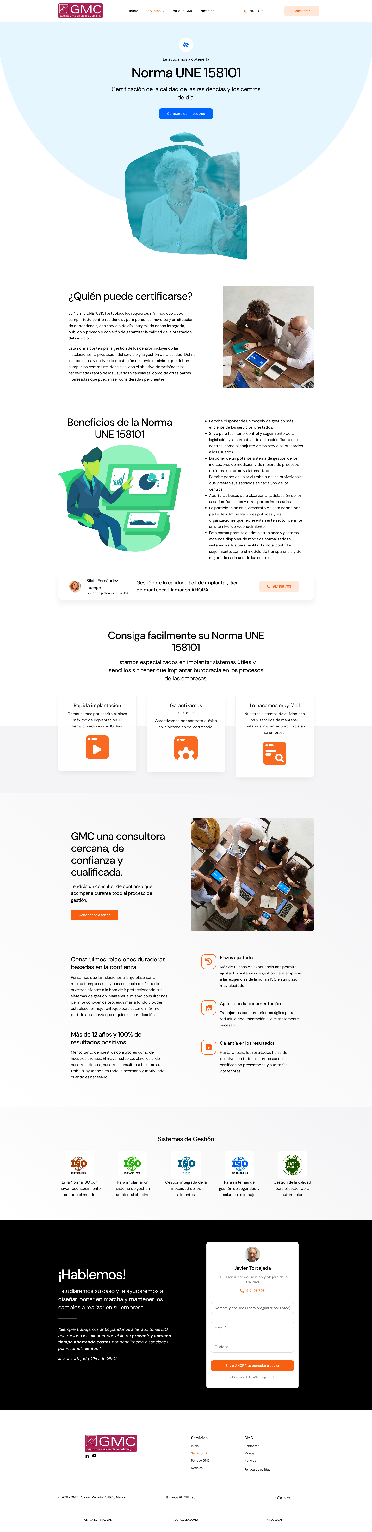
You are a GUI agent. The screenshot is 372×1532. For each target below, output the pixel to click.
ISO (87, 1182)
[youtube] (94, 1456)
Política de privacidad (97, 1519)
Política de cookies (186, 1519)
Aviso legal (274, 1519)
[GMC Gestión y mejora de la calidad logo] (80, 5)
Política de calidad (257, 1469)
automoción (292, 1194)
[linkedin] (87, 1456)
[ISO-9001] (79, 1153)
